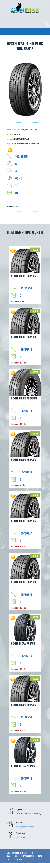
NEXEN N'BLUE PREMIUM (24, 398)
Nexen (35, 249)
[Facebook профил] (47, 25)
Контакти (18, 859)
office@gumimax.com (25, 827)
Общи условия (13, 852)
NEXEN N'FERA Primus (23, 643)
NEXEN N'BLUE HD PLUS (23, 276)
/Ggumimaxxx (22, 837)
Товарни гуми (28, 855)
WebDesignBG (37, 859)
